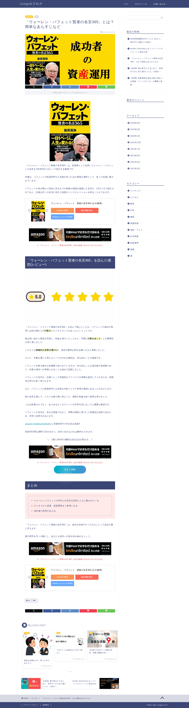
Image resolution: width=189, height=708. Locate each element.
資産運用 (134, 243)
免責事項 (46, 705)
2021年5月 (135, 155)
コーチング (135, 191)
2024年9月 (135, 123)
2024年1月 (135, 136)
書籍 (29, 600)
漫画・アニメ (136, 230)
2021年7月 (135, 149)
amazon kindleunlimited (37, 424)
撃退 (132, 204)
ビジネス (29, 17)
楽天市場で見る (87, 210)
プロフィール (141, 4)
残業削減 (134, 223)
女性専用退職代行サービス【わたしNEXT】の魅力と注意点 (145, 40)
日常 (132, 210)
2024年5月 (135, 129)
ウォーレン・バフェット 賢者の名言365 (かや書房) (76, 203)
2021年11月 (135, 142)
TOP (126, 4)
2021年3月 (135, 162)
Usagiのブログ (31, 3)
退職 (132, 249)
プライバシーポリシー (31, 705)
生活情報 (134, 236)
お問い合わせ (160, 4)
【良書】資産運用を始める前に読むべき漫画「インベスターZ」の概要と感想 (146, 81)
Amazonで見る (62, 210)
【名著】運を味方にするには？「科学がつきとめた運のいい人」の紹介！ (146, 70)
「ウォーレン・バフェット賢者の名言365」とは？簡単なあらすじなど (146, 60)
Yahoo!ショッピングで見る (62, 217)
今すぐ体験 (70, 469)
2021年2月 (135, 168)
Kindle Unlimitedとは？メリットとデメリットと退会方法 (146, 50)
